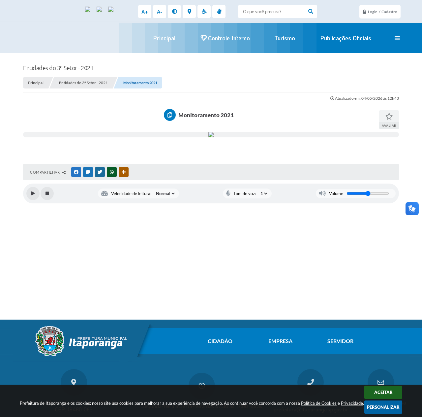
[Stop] (47, 193)
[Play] (33, 193)
